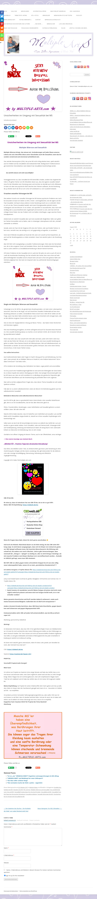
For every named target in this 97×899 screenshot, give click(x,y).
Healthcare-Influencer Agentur (78, 275)
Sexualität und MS (46, 792)
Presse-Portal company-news (78, 318)
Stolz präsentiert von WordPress (28, 891)
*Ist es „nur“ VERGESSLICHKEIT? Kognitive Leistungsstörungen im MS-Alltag (33, 776)
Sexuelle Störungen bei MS (45, 794)
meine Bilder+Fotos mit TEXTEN (63, 15)
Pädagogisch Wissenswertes (29, 28)
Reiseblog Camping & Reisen (78, 325)
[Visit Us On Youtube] (81, 68)
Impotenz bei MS (18, 790)
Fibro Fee (72, 272)
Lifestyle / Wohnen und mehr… (78, 28)
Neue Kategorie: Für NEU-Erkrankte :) (50, 808)
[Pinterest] (16, 127)
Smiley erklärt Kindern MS (58, 11)
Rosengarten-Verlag (75, 327)
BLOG (5, 11)
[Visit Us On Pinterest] (78, 68)
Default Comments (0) (10, 820)
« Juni (71, 245)
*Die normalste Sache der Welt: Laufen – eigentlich (24, 783)
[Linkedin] (13, 127)
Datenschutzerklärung (49, 28)
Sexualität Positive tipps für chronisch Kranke (27, 792)
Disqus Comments (34, 820)
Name (6, 848)
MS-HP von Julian (75, 309)
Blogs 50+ (72, 263)
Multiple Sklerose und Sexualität (40, 790)
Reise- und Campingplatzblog (78, 323)
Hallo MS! (14, 11)
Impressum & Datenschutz (52, 20)
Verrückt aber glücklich (76, 140)
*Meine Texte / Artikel (21, 15)
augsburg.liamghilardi (76, 257)
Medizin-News (25, 11)
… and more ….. (38, 24)
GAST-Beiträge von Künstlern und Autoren (17, 24)
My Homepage (74, 213)
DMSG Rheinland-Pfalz (76, 120)
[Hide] (1, 42)
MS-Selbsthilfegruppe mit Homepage (80, 311)
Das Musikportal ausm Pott (77, 268)
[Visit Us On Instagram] (87, 68)
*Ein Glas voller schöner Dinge (17, 780)
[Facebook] (5, 127)
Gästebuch (7, 15)
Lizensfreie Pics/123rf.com (77, 291)
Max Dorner (73, 300)
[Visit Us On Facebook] (75, 68)
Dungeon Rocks (74, 270)
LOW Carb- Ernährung (65, 24)
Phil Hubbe (73, 316)
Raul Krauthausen (75, 320)
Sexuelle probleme (31, 794)
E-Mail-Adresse (9, 855)
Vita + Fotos (34, 15)
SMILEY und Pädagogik (10, 28)
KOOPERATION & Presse (39, 11)
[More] (31, 127)
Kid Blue (72, 284)
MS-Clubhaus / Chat (75, 304)
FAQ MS (63, 28)
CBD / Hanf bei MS (75, 11)
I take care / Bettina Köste (77, 277)
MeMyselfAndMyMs (75, 133)
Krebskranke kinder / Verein (78, 286)
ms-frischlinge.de (75, 307)
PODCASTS (79, 15)
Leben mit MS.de (74, 131)
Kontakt (38, 20)
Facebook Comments (22, 820)
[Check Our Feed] (84, 68)
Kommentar (8, 827)
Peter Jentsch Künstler (76, 313)
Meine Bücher (51, 24)
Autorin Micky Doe (75, 259)
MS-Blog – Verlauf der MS (77, 302)
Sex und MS (10, 792)
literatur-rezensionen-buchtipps (79, 288)
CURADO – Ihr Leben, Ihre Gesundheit (80, 266)
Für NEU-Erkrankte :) (25, 20)
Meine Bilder (46, 15)
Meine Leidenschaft (9, 20)
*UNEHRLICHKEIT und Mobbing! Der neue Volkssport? (25, 778)
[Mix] (24, 127)
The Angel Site (74, 329)
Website (6, 863)
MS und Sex (26, 790)
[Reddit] (20, 127)
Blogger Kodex (74, 261)
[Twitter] (9, 127)
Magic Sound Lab (75, 298)
